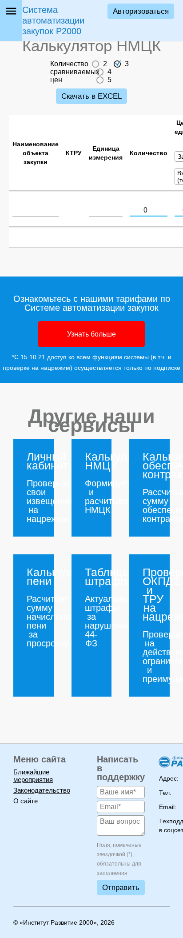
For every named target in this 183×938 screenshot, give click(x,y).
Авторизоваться (141, 11)
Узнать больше (91, 334)
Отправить (120, 887)
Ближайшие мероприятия (33, 775)
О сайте (25, 801)
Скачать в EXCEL (91, 96)
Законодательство (41, 790)
